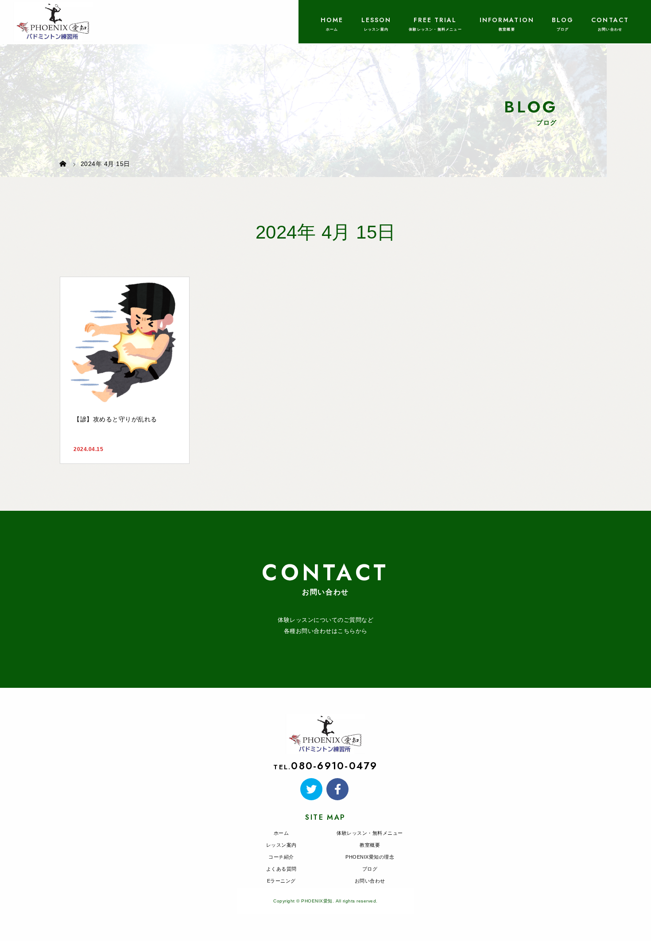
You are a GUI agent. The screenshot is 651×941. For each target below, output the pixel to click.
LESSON (376, 19)
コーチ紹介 (281, 857)
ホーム (281, 833)
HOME (332, 19)
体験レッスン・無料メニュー (370, 833)
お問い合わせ (370, 880)
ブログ (370, 869)
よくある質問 (281, 869)
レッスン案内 (281, 845)
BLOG (563, 19)
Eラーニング (281, 880)
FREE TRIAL (435, 19)
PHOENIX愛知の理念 (369, 857)
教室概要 (370, 845)
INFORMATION (507, 19)
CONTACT (610, 19)
